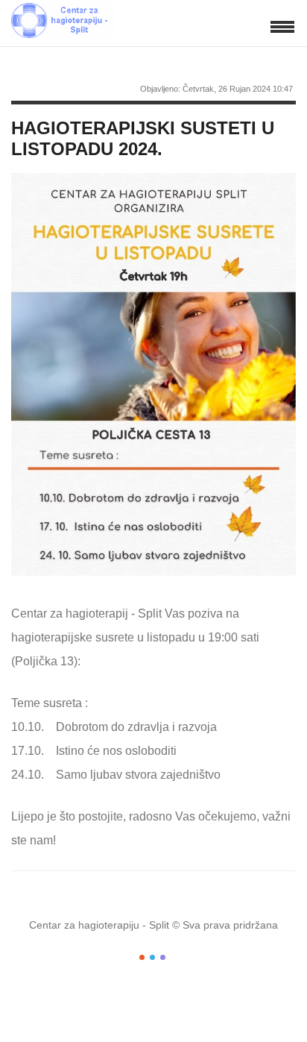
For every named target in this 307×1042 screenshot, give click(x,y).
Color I (142, 957)
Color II (152, 957)
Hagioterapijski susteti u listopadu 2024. (142, 138)
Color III (162, 957)
